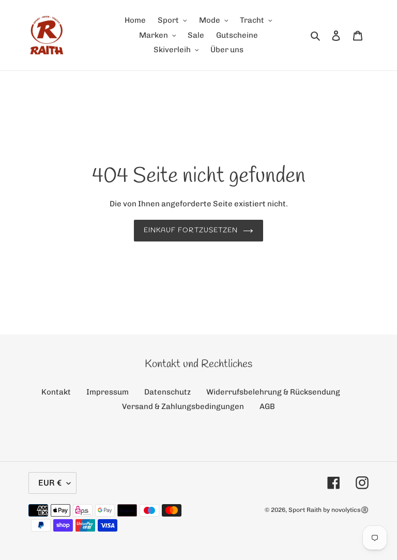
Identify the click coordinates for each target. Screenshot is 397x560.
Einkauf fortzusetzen (191, 230)
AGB (267, 406)
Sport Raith (305, 509)
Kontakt (56, 392)
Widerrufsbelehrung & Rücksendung (273, 392)
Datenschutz (167, 392)
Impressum (107, 392)
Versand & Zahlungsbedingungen (183, 406)
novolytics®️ (350, 509)
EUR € (50, 483)
